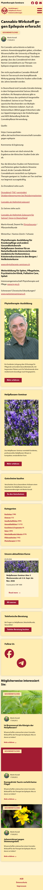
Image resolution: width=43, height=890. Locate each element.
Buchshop (8, 514)
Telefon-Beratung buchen (18, 630)
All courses (11, 602)
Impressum (21, 886)
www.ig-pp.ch (13, 284)
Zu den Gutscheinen (15, 494)
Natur (6, 531)
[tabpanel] (21, 719)
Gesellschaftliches (10, 521)
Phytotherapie (30, 225)
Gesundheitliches (10, 32)
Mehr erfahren (13, 380)
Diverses (7, 518)
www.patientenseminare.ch (13, 294)
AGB (21, 879)
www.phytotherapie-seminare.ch (15, 265)
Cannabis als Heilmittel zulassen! (15, 202)
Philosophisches (10, 538)
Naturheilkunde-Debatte (13, 534)
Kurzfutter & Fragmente (13, 528)
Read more (13, 593)
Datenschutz (21, 883)
